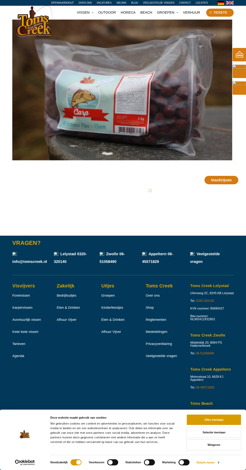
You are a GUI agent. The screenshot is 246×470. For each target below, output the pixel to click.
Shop (150, 307)
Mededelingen (156, 332)
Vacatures (104, 2)
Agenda (18, 356)
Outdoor (107, 12)
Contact (185, 2)
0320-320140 (205, 300)
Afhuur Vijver (66, 320)
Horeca (128, 12)
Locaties (202, 2)
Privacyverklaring (159, 344)
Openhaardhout (62, 2)
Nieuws (121, 2)
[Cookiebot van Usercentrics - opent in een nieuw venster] (25, 462)
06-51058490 (205, 353)
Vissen (83, 12)
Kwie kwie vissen (25, 332)
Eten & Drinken (68, 307)
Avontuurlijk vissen (26, 320)
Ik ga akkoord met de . (170, 193)
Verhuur (191, 12)
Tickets (220, 12)
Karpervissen (22, 307)
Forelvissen (21, 295)
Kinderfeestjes (112, 307)
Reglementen (156, 320)
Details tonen (205, 462)
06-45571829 (205, 387)
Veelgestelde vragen (158, 2)
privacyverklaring (165, 195)
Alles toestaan (214, 419)
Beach (146, 12)
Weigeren (214, 444)
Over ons (85, 2)
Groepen (165, 12)
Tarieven (18, 344)
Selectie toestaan (214, 432)
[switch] (112, 462)
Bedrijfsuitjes (66, 295)
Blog (134, 2)
